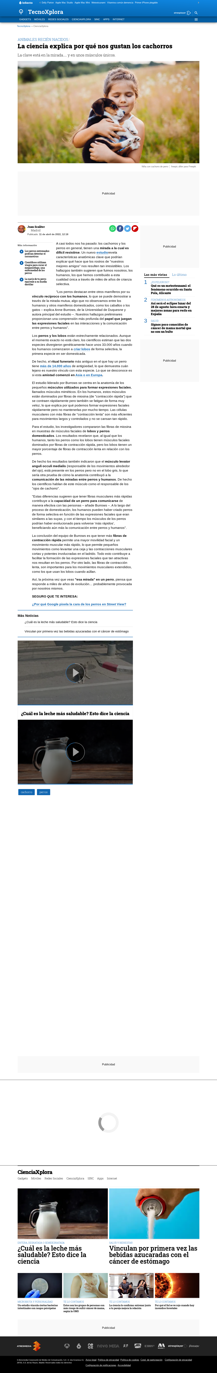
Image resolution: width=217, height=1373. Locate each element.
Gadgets (25, 19)
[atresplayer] (181, 13)
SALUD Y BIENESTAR (121, 1242)
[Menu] (196, 19)
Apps (106, 19)
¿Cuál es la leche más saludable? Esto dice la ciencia (61, 622)
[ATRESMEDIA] (29, 1346)
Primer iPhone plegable (146, 2)
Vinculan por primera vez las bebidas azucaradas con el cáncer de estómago (77, 631)
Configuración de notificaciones (101, 1365)
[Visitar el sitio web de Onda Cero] (138, 1346)
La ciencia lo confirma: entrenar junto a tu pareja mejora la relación (130, 1307)
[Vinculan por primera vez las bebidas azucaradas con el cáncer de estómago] (154, 1214)
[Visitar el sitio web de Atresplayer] (178, 1346)
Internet (119, 19)
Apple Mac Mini (82, 2)
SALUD (155, 320)
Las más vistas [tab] (155, 274)
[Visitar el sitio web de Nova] (102, 1346)
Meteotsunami (98, 2)
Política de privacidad (108, 1360)
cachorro (26, 792)
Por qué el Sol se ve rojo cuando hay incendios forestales (174, 1307)
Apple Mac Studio (64, 2)
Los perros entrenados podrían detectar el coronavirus (37, 254)
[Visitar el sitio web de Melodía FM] (161, 1346)
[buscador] (196, 13)
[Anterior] (39, 3)
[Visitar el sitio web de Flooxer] (194, 1346)
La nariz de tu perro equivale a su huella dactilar (36, 282)
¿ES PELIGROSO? (160, 282)
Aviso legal (91, 1360)
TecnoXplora (23, 26)
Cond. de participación (151, 1360)
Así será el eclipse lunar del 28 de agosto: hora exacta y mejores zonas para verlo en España (171, 309)
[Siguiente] (197, 3)
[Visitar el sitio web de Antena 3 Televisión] (67, 1346)
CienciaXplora (81, 19)
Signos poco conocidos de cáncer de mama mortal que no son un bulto (171, 328)
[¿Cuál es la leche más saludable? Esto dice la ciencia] (63, 1214)
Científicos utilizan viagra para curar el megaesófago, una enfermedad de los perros (36, 267)
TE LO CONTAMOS (73, 1301)
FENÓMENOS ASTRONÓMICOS (168, 299)
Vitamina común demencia (120, 2)
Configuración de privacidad (178, 1360)
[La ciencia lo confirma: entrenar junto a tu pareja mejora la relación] (131, 1286)
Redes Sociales (58, 19)
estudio (102, 252)
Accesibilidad (124, 1365)
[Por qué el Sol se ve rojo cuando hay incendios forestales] (177, 1286)
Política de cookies (129, 1360)
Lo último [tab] (179, 274)
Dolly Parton (48, 2)
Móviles (39, 19)
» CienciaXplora (39, 26)
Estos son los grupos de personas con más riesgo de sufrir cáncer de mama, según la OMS (84, 1308)
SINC (97, 19)
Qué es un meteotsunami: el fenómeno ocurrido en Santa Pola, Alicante (171, 289)
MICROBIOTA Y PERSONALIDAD (35, 1301)
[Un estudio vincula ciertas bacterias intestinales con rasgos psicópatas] (40, 1286)
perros (44, 792)
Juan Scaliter (36, 226)
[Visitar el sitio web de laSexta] (79, 1346)
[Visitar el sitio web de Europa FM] (149, 1346)
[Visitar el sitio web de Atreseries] (126, 1346)
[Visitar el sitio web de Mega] (114, 1346)
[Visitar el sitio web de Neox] (90, 1346)
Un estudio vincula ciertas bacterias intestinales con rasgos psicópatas (38, 1307)
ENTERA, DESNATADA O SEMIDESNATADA (41, 1242)
